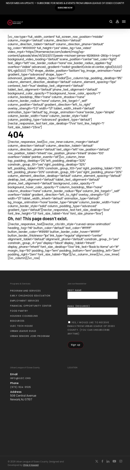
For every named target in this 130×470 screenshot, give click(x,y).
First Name (75, 290)
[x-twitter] (96, 461)
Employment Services (24, 300)
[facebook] (102, 461)
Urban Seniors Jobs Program (30, 336)
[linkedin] (108, 461)
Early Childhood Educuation (30, 295)
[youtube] (114, 461)
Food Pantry (19, 310)
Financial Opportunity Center (30, 305)
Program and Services (25, 290)
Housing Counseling (24, 316)
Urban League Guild (23, 331)
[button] (124, 21)
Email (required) (80, 306)
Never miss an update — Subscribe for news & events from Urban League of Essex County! (65, 3)
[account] (117, 21)
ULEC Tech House (21, 325)
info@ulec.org (20, 378)
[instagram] (120, 461)
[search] (111, 21)
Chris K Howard (31, 465)
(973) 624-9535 (20, 387)
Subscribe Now (65, 7)
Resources (17, 320)
